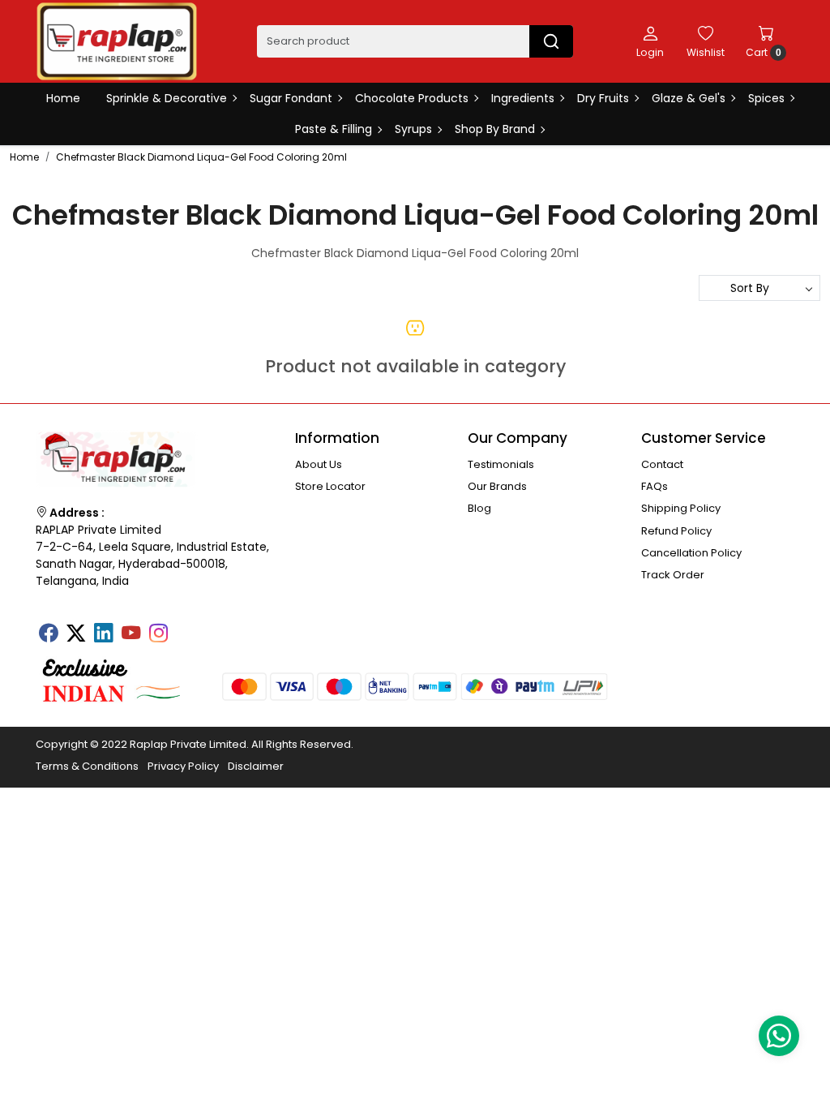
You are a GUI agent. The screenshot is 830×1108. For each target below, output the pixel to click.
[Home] (117, 41)
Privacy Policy (183, 766)
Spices (766, 98)
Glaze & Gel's (688, 98)
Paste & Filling (333, 129)
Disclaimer (256, 766)
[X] (75, 634)
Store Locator (330, 486)
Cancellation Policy (691, 552)
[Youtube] (130, 634)
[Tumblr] (185, 628)
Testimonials (501, 464)
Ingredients (522, 98)
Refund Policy (676, 531)
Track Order (672, 574)
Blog (479, 508)
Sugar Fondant (291, 98)
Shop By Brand (495, 129)
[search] (551, 41)
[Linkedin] (103, 634)
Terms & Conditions (87, 766)
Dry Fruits (603, 98)
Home (63, 98)
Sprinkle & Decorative (166, 98)
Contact (662, 464)
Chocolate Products (411, 98)
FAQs (654, 486)
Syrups (413, 129)
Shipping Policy (681, 508)
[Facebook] (48, 634)
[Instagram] (158, 634)
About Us (318, 464)
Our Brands (497, 486)
